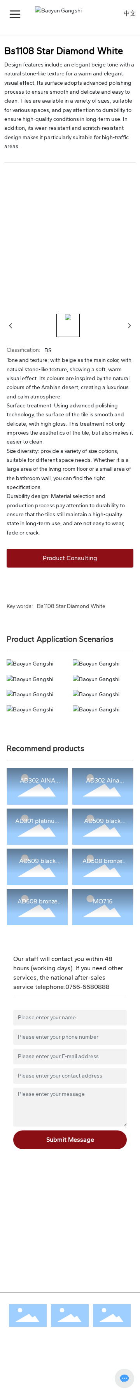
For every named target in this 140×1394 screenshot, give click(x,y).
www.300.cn (54, 1376)
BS (47, 350)
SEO (32, 1376)
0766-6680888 (87, 986)
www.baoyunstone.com (58, 1227)
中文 (130, 13)
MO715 (102, 901)
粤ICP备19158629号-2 (34, 1385)
